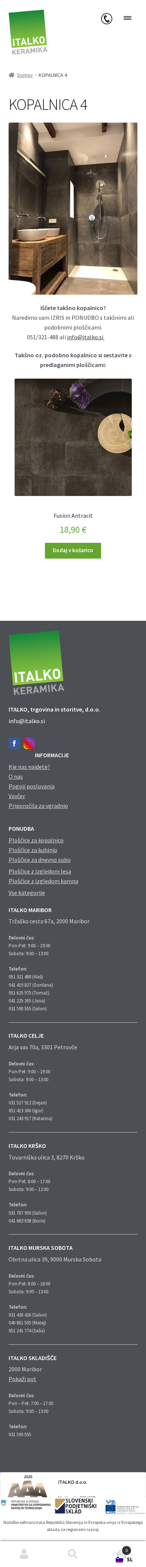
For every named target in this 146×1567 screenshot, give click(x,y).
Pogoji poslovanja (32, 786)
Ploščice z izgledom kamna (43, 881)
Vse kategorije (27, 892)
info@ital (79, 337)
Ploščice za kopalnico (36, 840)
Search (73, 1554)
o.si (99, 337)
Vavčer (17, 796)
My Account (24, 1554)
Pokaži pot (22, 1379)
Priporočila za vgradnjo (38, 805)
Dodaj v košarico (73, 550)
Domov (25, 75)
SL (130, 1559)
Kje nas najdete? (29, 766)
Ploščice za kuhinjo (33, 850)
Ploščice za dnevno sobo (40, 859)
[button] (124, 1559)
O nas (16, 776)
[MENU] (127, 18)
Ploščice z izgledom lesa (40, 871)
